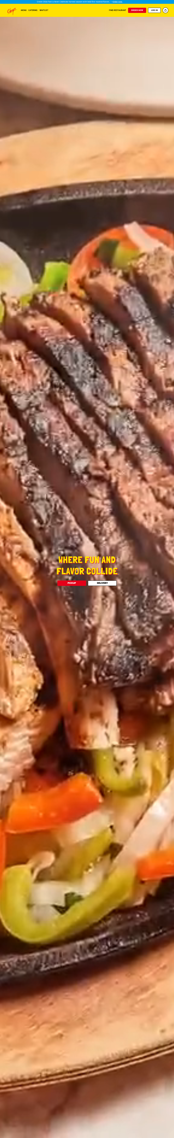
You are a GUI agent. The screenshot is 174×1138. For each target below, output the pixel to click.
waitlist (44, 10)
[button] (165, 10)
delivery (102, 583)
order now (137, 10)
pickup (72, 583)
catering (33, 10)
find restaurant (117, 10)
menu (24, 10)
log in (154, 10)
